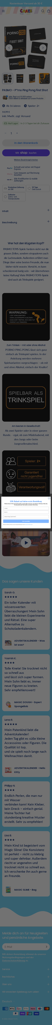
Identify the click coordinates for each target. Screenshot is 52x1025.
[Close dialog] (49, 498)
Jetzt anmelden (26, 521)
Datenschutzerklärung (28, 524)
